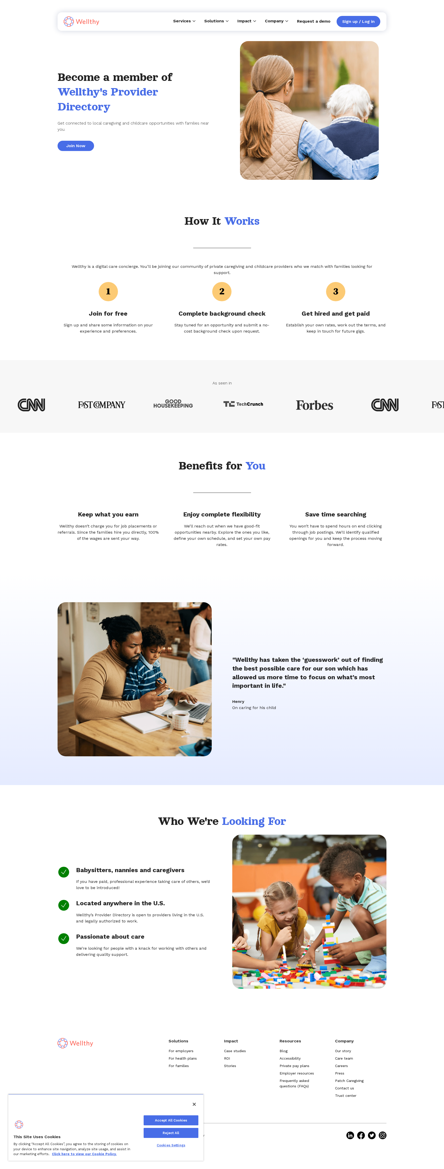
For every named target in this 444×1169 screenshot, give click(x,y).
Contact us (344, 1088)
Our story (343, 1051)
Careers (341, 1066)
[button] (184, 21)
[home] (81, 21)
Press (339, 1073)
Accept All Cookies (171, 1120)
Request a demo (313, 21)
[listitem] (350, 1135)
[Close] (194, 1104)
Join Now (75, 145)
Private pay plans (294, 1066)
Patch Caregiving (349, 1081)
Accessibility (290, 1058)
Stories (230, 1066)
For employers (181, 1051)
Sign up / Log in (358, 21)
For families (179, 1066)
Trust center (345, 1095)
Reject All (171, 1133)
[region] (105, 1127)
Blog (284, 1051)
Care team (344, 1058)
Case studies (235, 1051)
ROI (227, 1058)
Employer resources (297, 1073)
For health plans (183, 1058)
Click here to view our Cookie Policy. (84, 1154)
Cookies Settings (171, 1145)
